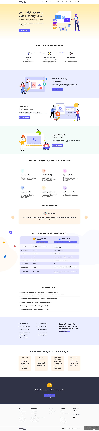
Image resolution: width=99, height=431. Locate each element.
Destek (77, 1)
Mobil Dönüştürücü (24, 329)
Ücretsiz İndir (60, 241)
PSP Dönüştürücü (42, 332)
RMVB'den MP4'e (41, 365)
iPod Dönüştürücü (42, 326)
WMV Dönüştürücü (42, 335)
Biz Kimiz (61, 411)
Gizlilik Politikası (63, 419)
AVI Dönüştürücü (24, 323)
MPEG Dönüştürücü (24, 332)
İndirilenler (65, 1)
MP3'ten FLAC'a (74, 365)
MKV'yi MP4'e (41, 358)
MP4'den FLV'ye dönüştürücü (25, 364)
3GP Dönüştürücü (24, 337)
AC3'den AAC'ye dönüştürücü (74, 360)
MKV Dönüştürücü (22, 421)
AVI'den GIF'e (57, 361)
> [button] (86, 217)
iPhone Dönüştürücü (25, 326)
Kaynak (71, 1)
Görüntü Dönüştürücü (34, 421)
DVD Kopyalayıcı (22, 415)
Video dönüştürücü (22, 411)
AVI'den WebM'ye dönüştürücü (57, 367)
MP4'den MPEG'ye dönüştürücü (24, 367)
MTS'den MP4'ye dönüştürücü (41, 362)
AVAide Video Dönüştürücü (67, 238)
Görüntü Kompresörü (34, 419)
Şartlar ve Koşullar (63, 421)
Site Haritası (52, 415)
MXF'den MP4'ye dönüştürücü (58, 358)
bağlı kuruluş (62, 417)
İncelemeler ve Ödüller (64, 415)
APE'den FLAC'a (74, 358)
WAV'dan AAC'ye (74, 363)
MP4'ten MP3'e (25, 358)
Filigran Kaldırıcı (33, 413)
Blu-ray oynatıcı (22, 417)
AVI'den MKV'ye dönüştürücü (58, 364)
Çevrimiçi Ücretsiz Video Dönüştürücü (37, 417)
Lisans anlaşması (63, 423)
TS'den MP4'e (41, 360)
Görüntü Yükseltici (34, 411)
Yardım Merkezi (53, 411)
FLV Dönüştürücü (42, 323)
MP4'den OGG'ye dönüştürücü (25, 360)
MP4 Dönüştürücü (22, 419)
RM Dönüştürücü (24, 335)
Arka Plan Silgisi (33, 415)
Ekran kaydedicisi (22, 413)
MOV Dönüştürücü (42, 329)
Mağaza (58, 1)
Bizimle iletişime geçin (64, 413)
